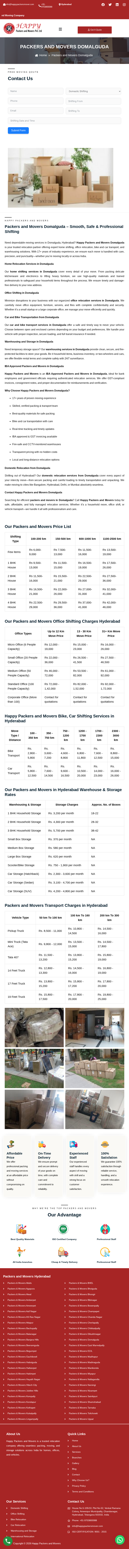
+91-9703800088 (46, 5)
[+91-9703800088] (40, 6)
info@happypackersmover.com (20, 4)
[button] (60, 29)
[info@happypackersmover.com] (4, 4)
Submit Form (18, 130)
